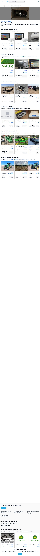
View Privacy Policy (35, 551)
